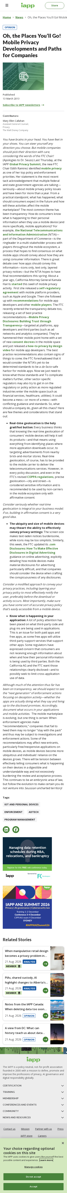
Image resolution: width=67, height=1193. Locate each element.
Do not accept (33, 1176)
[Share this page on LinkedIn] (6, 829)
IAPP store (26, 1135)
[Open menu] (7, 5)
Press (60, 1129)
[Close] (63, 1143)
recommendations (25, 300)
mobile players (41, 305)
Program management (19, 819)
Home (7, 17)
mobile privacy (51, 168)
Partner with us (43, 1129)
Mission (25, 1129)
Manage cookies (33, 1166)
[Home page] (33, 1059)
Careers (42, 1135)
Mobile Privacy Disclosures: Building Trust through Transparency (27, 321)
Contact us (9, 1129)
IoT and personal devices (21, 804)
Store (54, 5)
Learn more (46, 1160)
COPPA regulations (40, 477)
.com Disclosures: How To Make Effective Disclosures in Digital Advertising (34, 548)
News (19, 17)
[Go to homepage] (28, 5)
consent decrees (23, 342)
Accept (33, 1186)
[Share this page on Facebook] (15, 829)
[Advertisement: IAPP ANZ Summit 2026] (33, 907)
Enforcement (13, 812)
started (17, 284)
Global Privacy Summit (25, 164)
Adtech (33, 812)
